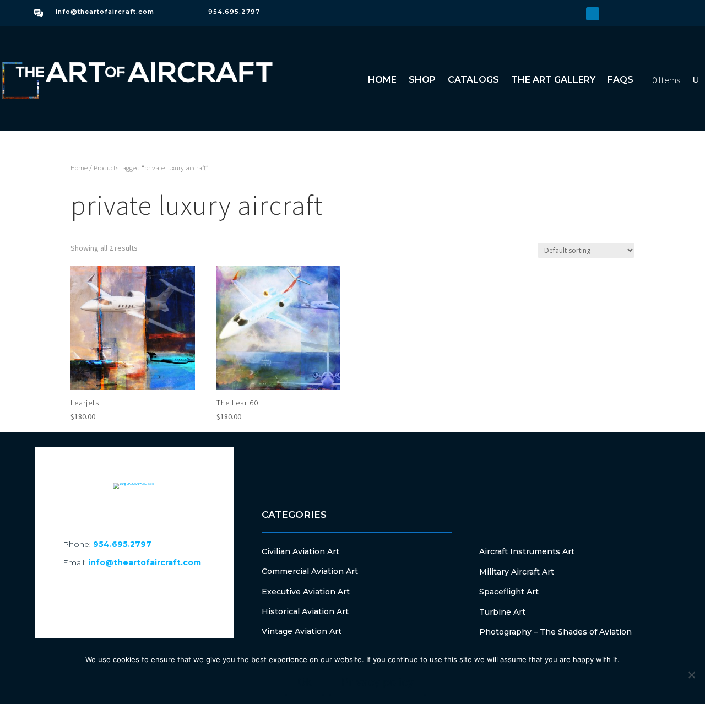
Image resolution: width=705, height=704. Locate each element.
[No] (691, 674)
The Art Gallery (553, 79)
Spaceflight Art (509, 592)
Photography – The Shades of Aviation (555, 632)
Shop (422, 79)
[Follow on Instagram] (575, 13)
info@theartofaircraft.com (105, 11)
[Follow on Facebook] (557, 13)
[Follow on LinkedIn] (592, 13)
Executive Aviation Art (306, 592)
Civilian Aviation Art (300, 551)
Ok (304, 682)
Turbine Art (502, 612)
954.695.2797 (234, 11)
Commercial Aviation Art (310, 571)
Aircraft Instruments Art (526, 551)
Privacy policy (377, 682)
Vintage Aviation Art (301, 631)
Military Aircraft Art (516, 572)
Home (382, 79)
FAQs (620, 79)
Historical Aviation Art (305, 611)
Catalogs (473, 79)
